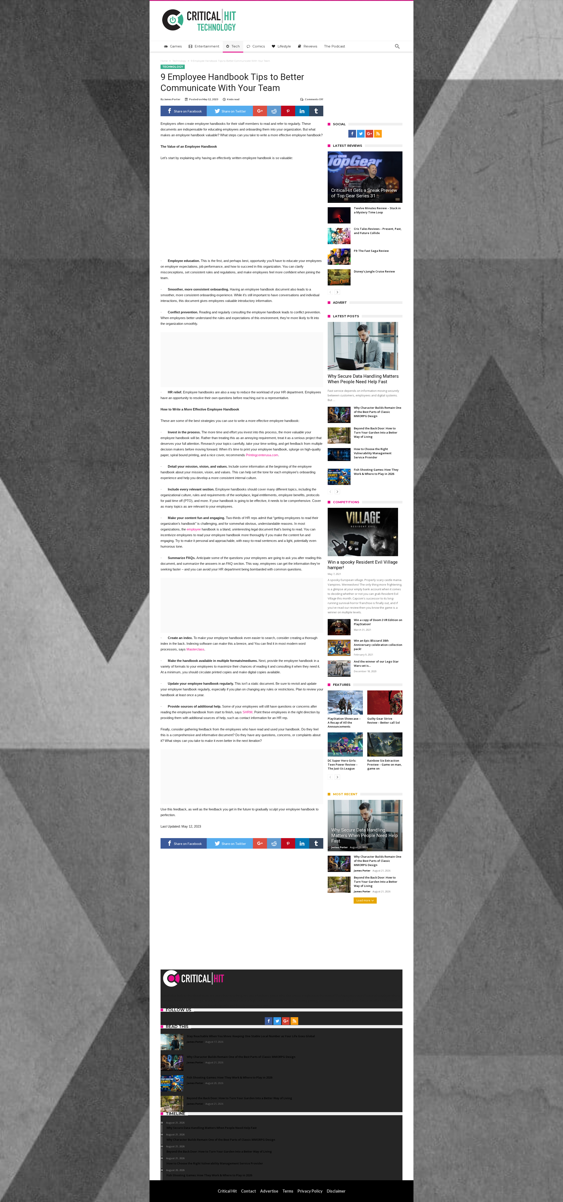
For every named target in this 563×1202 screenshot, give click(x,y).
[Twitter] (361, 134)
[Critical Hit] (199, 7)
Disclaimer (336, 1191)
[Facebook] (352, 134)
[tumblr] (316, 111)
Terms (287, 1191)
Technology (179, 60)
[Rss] (378, 134)
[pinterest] (288, 111)
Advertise (269, 1191)
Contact (248, 1191)
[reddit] (274, 111)
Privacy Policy (310, 1191)
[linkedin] (302, 111)
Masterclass (195, 649)
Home (164, 60)
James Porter (172, 99)
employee (194, 529)
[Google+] (369, 134)
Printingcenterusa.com (262, 455)
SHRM (247, 712)
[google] (260, 111)
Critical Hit (227, 1191)
